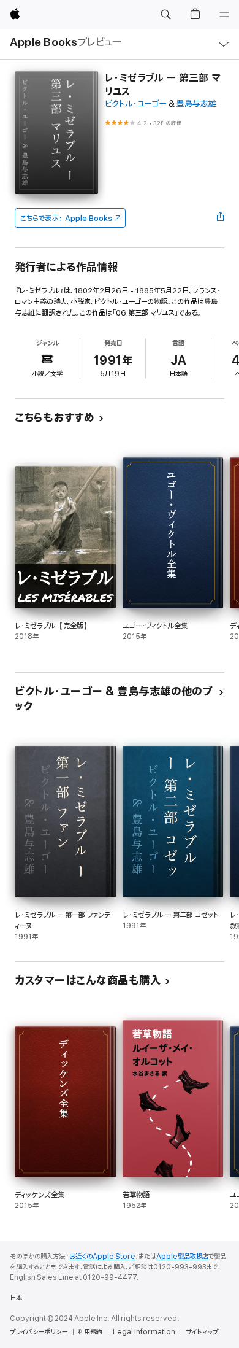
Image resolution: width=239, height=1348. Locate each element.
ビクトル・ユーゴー (136, 104)
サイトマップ (202, 1332)
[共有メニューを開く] (220, 218)
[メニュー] (224, 14)
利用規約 (90, 1332)
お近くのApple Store (102, 1256)
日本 (16, 1297)
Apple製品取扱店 (182, 1256)
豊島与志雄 (196, 104)
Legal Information (144, 1332)
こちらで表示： (66, 218)
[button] (165, 14)
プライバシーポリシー (38, 1332)
